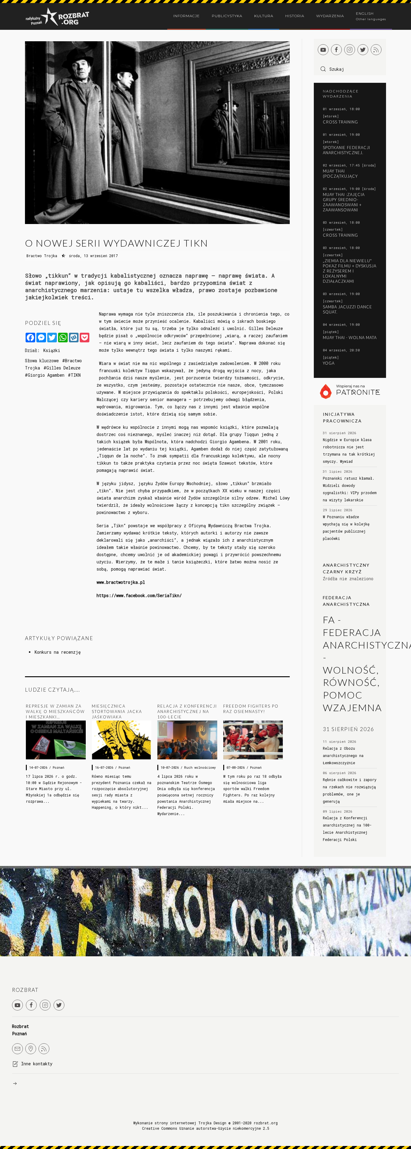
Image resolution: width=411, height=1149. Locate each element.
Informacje (186, 16)
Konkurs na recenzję (58, 652)
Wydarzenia (330, 16)
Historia (294, 16)
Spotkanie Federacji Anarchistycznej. (346, 150)
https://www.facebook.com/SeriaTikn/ (139, 595)
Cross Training (340, 122)
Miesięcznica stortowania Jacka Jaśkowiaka (117, 711)
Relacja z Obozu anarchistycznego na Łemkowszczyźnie (343, 755)
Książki (51, 350)
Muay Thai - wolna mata (350, 337)
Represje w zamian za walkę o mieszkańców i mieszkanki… (55, 711)
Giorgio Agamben (46, 375)
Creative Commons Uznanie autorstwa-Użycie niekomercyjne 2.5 (205, 1128)
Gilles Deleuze (63, 368)
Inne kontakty (36, 1063)
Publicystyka (227, 16)
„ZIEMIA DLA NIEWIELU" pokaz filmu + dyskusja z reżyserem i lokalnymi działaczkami (349, 271)
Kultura (263, 16)
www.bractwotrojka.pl (121, 582)
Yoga (329, 363)
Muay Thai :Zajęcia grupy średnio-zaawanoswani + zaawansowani (344, 202)
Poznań (58, 767)
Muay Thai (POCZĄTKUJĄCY (340, 174)
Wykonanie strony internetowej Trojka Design (179, 1122)
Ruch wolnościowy (200, 767)
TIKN (76, 375)
